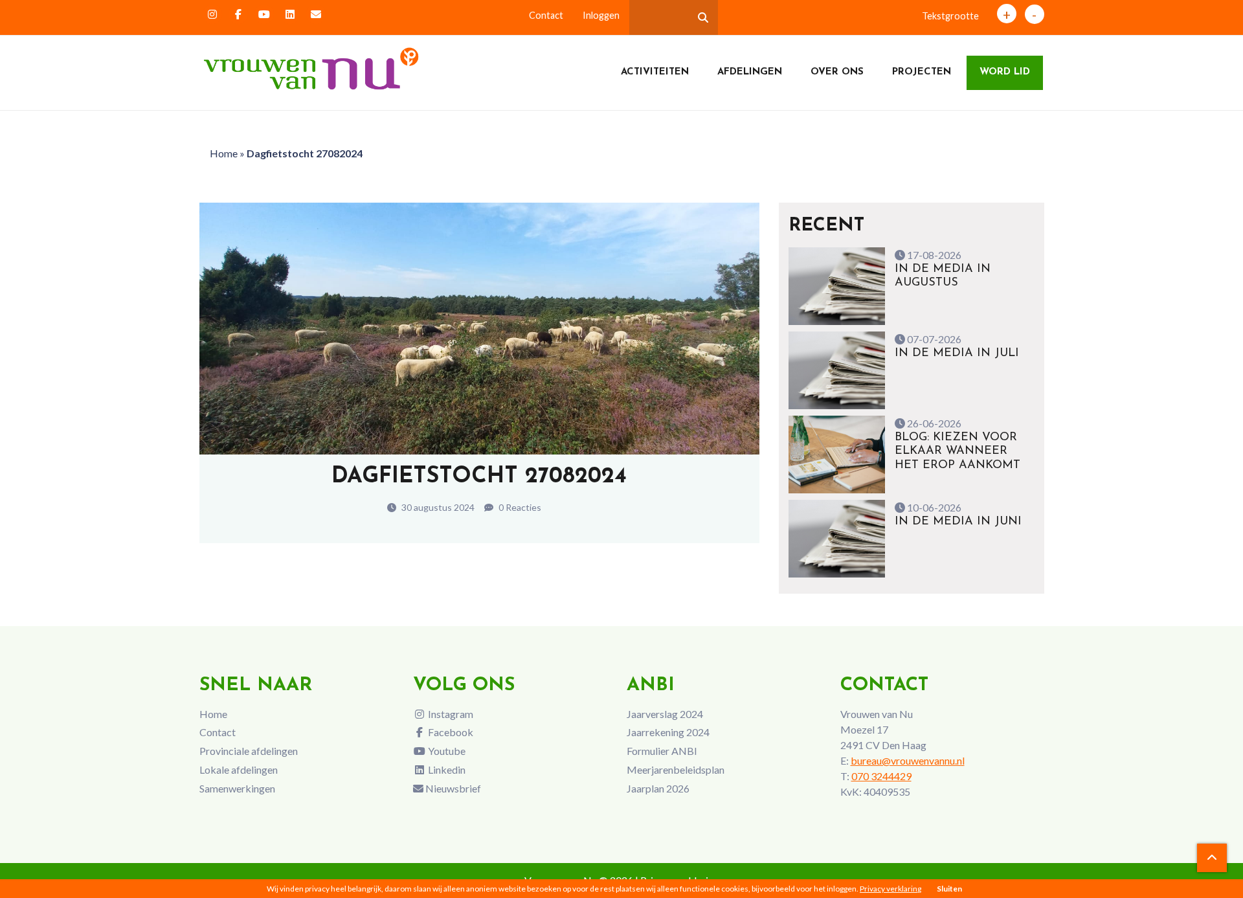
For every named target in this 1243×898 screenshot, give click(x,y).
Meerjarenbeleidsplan (675, 769)
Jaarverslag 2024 (665, 714)
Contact (546, 15)
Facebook (449, 732)
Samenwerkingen (237, 788)
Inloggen (601, 15)
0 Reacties (519, 507)
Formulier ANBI (662, 751)
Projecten (921, 72)
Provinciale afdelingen (248, 751)
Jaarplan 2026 (658, 788)
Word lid (1005, 72)
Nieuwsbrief (452, 788)
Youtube (445, 751)
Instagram (449, 714)
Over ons (837, 72)
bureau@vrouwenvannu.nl (908, 760)
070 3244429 (881, 776)
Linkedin (445, 769)
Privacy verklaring (890, 888)
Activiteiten (655, 72)
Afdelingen (749, 72)
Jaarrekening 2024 (668, 732)
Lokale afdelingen (238, 769)
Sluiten (949, 888)
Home (224, 153)
